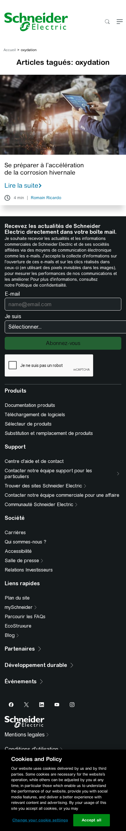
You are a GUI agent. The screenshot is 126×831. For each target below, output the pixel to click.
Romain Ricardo (46, 198)
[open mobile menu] (119, 22)
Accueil (10, 50)
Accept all (91, 820)
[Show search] (107, 22)
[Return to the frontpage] (34, 22)
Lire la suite (21, 185)
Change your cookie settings (40, 820)
